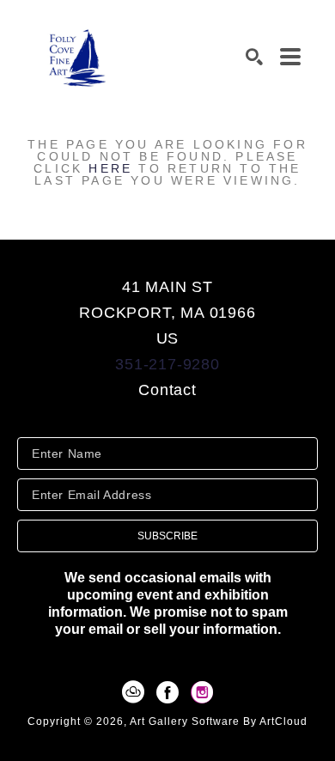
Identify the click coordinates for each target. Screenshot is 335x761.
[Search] (254, 56)
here (110, 168)
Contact (167, 390)
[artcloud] (133, 692)
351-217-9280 (167, 364)
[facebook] (167, 692)
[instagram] (202, 692)
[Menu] (290, 56)
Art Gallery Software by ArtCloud (219, 721)
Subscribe (167, 536)
